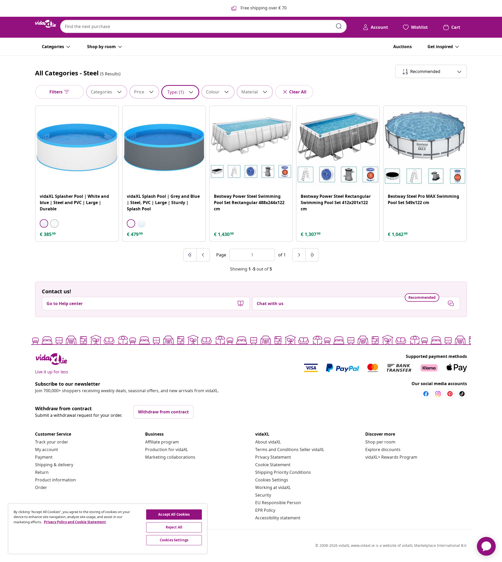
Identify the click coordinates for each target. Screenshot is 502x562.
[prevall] (190, 255)
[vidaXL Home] (45, 24)
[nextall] (312, 255)
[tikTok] (462, 393)
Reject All (174, 527)
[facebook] (426, 393)
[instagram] (438, 393)
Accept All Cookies (174, 514)
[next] (299, 255)
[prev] (203, 255)
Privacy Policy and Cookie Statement (75, 522)
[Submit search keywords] (339, 26)
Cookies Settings (271, 480)
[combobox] (203, 26)
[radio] (44, 223)
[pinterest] (450, 393)
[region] (107, 529)
